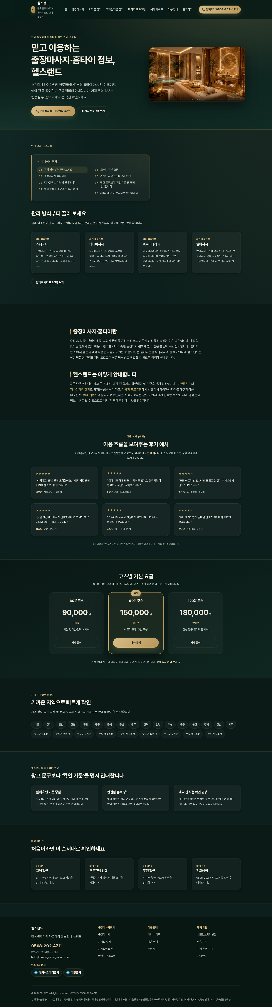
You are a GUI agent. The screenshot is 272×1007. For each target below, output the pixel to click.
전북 (146, 724)
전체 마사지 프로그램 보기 (50, 282)
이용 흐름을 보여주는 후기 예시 (61, 189)
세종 (97, 724)
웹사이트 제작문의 (47, 972)
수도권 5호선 (127, 734)
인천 (60, 724)
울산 (194, 724)
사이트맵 (202, 956)
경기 (48, 724)
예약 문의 (77, 642)
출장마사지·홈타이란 (55, 176)
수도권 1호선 (41, 734)
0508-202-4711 (46, 945)
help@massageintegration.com (50, 957)
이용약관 (202, 941)
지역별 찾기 (95, 9)
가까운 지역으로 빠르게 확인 (115, 176)
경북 (206, 724)
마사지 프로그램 (137, 9)
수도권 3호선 (84, 734)
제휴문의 (74, 972)
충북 (109, 724)
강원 (73, 724)
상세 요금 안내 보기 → (168, 662)
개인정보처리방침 (206, 934)
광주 (133, 724)
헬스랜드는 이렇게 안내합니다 (60, 182)
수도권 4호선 (106, 734)
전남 (158, 724)
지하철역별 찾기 (115, 9)
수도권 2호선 (63, 734)
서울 (36, 724)
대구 (182, 724)
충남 (121, 724)
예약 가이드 (156, 9)
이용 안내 (173, 9)
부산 (170, 724)
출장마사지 (78, 9)
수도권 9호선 (215, 734)
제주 (231, 724)
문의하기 (187, 9)
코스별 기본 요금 (109, 169)
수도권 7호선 (171, 734)
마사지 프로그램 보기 (93, 111)
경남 (218, 724)
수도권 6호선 (149, 734)
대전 (85, 724)
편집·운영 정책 (205, 949)
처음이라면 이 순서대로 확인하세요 (119, 193)
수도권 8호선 (193, 734)
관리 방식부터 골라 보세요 (58, 169)
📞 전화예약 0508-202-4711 (220, 9)
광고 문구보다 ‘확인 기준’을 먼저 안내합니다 (117, 184)
